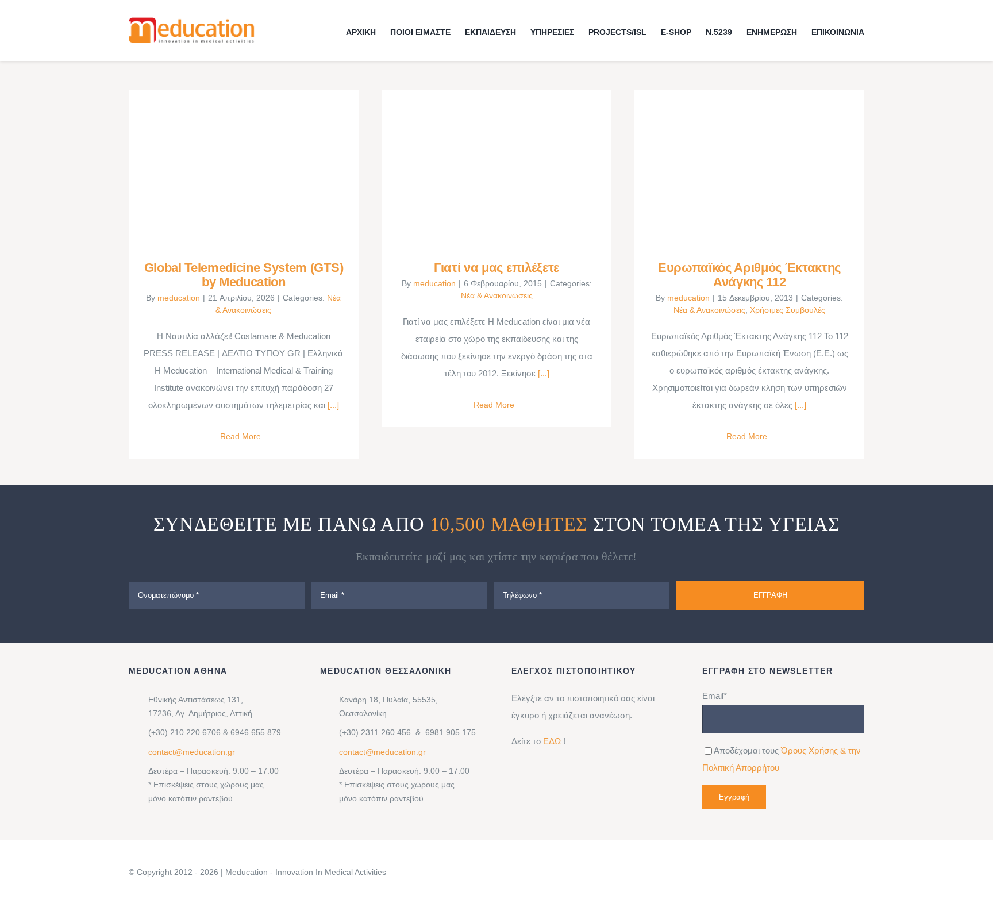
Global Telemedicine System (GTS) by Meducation (227, 166)
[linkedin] (757, 872)
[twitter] (812, 872)
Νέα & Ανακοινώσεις (497, 295)
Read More (240, 436)
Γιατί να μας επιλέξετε (479, 166)
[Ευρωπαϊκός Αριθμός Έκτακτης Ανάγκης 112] (749, 166)
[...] (332, 405)
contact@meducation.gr (191, 751)
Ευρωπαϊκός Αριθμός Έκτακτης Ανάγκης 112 (733, 166)
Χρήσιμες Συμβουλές (787, 309)
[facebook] (775, 872)
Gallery (260, 166)
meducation (178, 297)
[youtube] (831, 872)
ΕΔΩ (552, 741)
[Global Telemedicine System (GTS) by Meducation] (244, 166)
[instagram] (794, 872)
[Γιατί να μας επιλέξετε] (496, 166)
